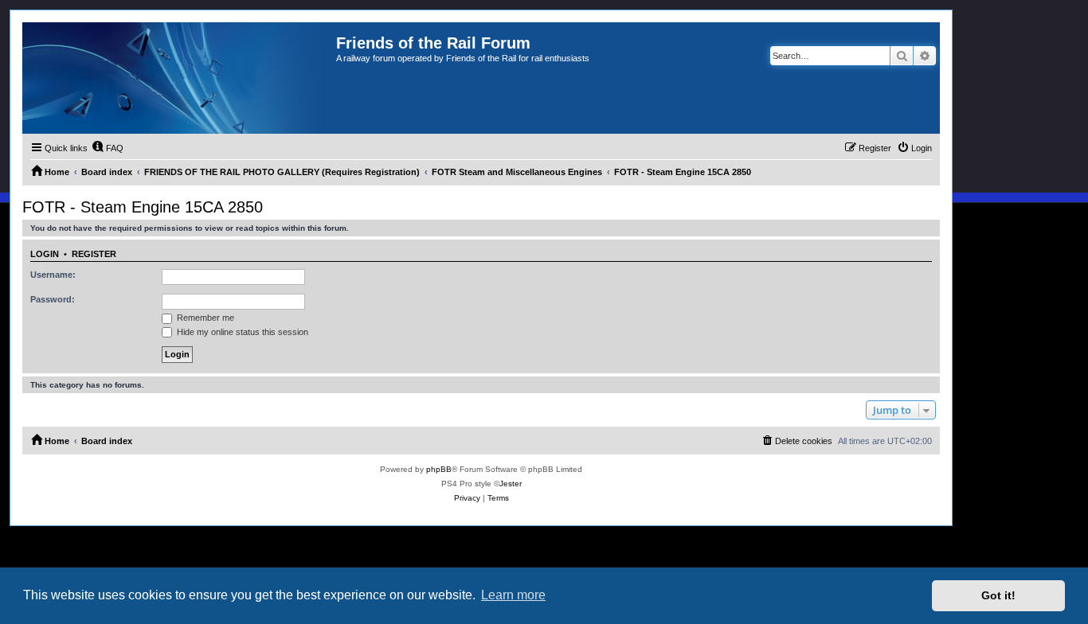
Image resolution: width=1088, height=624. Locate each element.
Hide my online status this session (241, 332)
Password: (52, 299)
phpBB (439, 469)
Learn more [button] (513, 595)
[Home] (179, 78)
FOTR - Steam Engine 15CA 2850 (142, 207)
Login (44, 254)
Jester (510, 483)
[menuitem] (107, 148)
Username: (53, 274)
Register (94, 254)
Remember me (204, 317)
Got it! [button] (998, 595)
